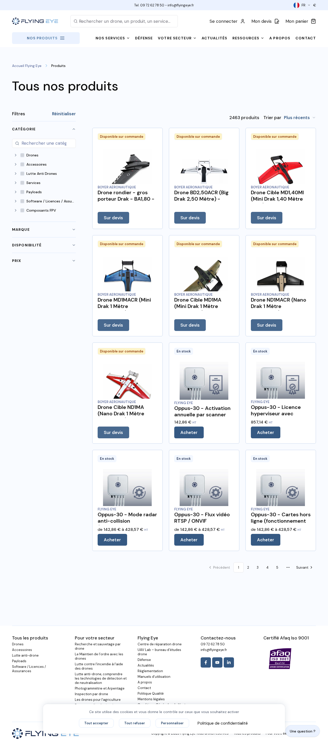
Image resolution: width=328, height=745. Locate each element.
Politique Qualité (151, 693)
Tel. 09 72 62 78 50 (149, 5)
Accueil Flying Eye (27, 65)
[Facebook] (206, 662)
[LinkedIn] (229, 662)
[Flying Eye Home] (35, 21)
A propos (145, 682)
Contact (144, 688)
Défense (144, 660)
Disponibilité (27, 245)
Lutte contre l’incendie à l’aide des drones (99, 666)
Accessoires (22, 650)
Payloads (19, 661)
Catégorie (24, 129)
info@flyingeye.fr (181, 5)
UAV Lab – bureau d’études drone (159, 652)
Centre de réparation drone (160, 644)
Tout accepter (96, 723)
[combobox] (300, 117)
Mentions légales (151, 699)
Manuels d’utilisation (154, 676)
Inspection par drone (91, 694)
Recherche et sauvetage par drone (98, 646)
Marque (21, 229)
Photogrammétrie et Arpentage (100, 688)
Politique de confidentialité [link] (223, 723)
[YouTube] (217, 662)
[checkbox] (22, 155)
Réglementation (150, 671)
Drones (18, 644)
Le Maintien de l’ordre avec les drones (99, 656)
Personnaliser (172, 723)
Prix (16, 260)
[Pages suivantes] (288, 567)
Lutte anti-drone (25, 655)
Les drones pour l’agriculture (98, 699)
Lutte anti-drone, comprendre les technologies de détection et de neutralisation (101, 678)
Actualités (146, 665)
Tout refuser (134, 723)
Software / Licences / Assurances (29, 668)
